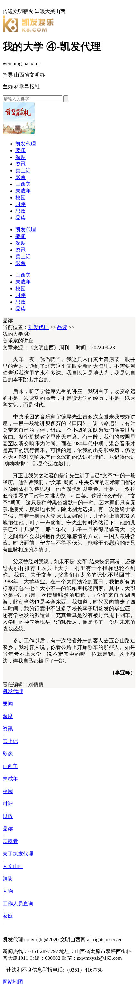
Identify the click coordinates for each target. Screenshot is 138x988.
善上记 (23, 170)
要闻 (20, 150)
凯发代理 (25, 143)
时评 (20, 204)
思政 (20, 211)
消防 (8, 878)
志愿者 (10, 841)
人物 (8, 891)
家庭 (8, 916)
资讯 (20, 164)
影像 (20, 177)
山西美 (23, 184)
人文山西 (13, 866)
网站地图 (13, 981)
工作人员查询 (18, 903)
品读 (20, 217)
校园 (20, 197)
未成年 (23, 190)
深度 (20, 157)
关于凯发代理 (18, 853)
